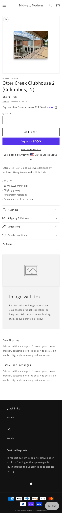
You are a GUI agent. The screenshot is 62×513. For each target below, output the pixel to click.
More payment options (31, 149)
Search (10, 417)
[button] (4, 5)
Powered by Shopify (40, 510)
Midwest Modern (26, 510)
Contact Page (34, 466)
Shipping (5, 101)
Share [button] (9, 243)
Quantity (6, 113)
